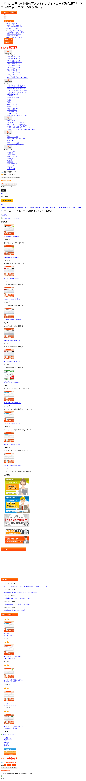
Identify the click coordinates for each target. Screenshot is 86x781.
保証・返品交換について (14, 27)
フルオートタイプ (12, 137)
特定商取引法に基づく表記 (15, 32)
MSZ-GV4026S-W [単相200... (12, 299)
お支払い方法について (14, 25)
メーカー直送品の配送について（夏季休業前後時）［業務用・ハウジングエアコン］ (29, 586)
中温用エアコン (12, 104)
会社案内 (6, 744)
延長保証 (10, 167)
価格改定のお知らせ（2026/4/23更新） (15, 610)
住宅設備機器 (11, 155)
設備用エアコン (12, 106)
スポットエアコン (12, 108)
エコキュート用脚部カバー (15, 144)
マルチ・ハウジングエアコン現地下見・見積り (21, 129)
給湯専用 (10, 140)
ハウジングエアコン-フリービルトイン (19, 128)
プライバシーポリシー (14, 34)
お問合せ (6, 742)
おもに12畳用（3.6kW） (14, 62)
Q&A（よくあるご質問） (15, 37)
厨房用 (9, 103)
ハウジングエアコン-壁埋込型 (16, 124)
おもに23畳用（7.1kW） (14, 69)
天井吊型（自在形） (13, 97)
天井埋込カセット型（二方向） (16, 87)
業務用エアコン (12, 156)
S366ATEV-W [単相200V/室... (12, 444)
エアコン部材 (11, 169)
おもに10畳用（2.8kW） (14, 60)
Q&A (5, 740)
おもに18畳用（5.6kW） (14, 65)
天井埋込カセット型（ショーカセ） (18, 90)
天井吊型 (10, 95)
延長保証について (12, 35)
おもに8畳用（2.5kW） (14, 58)
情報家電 (10, 162)
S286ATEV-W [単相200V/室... (12, 465)
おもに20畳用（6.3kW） (14, 67)
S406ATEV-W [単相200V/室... (12, 423)
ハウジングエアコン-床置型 (15, 122)
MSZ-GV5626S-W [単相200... (12, 278)
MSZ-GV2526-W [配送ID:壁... (12, 361)
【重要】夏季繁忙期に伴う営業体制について (17, 598)
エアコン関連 (11, 151)
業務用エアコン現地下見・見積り (17, 115)
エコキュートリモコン (14, 142)
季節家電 (10, 153)
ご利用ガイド (8, 739)
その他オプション (12, 76)
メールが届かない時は (14, 30)
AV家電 (9, 160)
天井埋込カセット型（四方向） (16, 88)
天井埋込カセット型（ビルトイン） (18, 92)
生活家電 (10, 158)
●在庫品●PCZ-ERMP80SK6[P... (13, 382)
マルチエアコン (12, 120)
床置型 (9, 101)
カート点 (4, 193)
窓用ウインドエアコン (14, 74)
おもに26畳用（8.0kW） (14, 70)
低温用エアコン (12, 110)
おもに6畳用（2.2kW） (14, 56)
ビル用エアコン (12, 113)
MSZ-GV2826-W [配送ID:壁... (12, 340)
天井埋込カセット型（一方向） (16, 85)
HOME (6, 737)
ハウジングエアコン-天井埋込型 (17, 126)
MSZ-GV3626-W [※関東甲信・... (13, 320)
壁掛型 (9, 99)
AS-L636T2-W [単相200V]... (12, 257)
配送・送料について (13, 23)
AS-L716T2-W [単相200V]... (12, 236)
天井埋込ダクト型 (12, 94)
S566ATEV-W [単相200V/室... (12, 403)
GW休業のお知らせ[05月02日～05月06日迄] (17, 604)
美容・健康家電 (12, 163)
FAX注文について (12, 28)
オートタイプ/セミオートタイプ (17, 138)
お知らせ (6, 746)
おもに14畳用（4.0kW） (14, 63)
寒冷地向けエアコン (13, 111)
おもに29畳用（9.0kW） (14, 72)
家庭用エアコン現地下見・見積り (17, 78)
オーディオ (10, 165)
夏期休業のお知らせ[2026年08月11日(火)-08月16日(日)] (20, 592)
